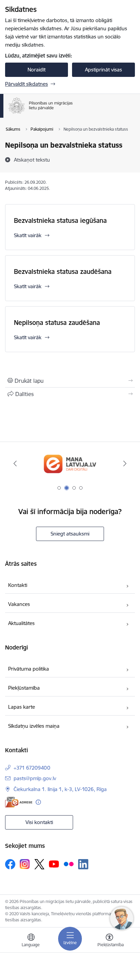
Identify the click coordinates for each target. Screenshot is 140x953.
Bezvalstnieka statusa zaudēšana (62, 271)
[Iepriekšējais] (15, 463)
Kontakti (17, 585)
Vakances (19, 604)
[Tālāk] (125, 463)
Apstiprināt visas (103, 69)
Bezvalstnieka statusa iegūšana (60, 220)
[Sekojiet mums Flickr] (69, 864)
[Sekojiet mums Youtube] (54, 864)
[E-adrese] (18, 802)
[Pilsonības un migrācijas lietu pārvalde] (72, 113)
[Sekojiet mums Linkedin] (83, 864)
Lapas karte (21, 707)
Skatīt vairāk (27, 235)
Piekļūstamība (24, 688)
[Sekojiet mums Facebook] (10, 864)
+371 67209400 (32, 768)
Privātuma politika (28, 669)
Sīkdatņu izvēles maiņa (33, 726)
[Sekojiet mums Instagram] (25, 864)
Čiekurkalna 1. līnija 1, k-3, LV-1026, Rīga (60, 789)
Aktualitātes (21, 623)
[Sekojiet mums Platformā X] (39, 864)
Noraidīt (37, 69)
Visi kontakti (39, 822)
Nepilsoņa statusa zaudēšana (57, 322)
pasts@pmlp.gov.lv (35, 778)
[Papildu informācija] (38, 802)
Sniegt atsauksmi (70, 533)
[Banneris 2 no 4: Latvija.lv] (70, 463)
